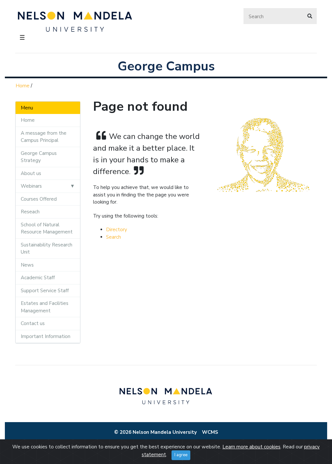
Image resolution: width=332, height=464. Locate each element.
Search (113, 237)
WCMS (210, 432)
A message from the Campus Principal (43, 137)
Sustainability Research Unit (46, 249)
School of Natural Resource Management (47, 228)
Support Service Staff (45, 290)
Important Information (45, 336)
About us (31, 173)
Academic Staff (38, 277)
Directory (116, 229)
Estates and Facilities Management (44, 307)
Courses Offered (39, 199)
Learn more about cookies (251, 447)
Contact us (33, 323)
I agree (180, 455)
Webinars (31, 186)
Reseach (30, 211)
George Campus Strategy (39, 157)
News (27, 265)
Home (23, 85)
